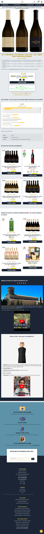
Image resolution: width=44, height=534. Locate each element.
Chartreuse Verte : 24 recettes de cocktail (22, 510)
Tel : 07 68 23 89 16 (22, 479)
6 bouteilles (18, 76)
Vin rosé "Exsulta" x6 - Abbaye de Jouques (22, 520)
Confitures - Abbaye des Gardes (22, 525)
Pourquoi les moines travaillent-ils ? (22, 513)
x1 (28, 171)
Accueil (3, 7)
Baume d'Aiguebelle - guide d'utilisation (22, 511)
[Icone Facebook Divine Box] (21, 483)
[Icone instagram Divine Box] (24, 483)
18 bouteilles (30, 76)
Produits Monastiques (9, 7)
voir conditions (23, 5)
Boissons (14, 7)
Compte (41, 2)
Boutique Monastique (22, 501)
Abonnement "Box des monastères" (22, 499)
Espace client (22, 480)
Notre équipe (22, 489)
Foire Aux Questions (22, 470)
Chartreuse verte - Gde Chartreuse (22, 524)
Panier (38, 2)
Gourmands (34, 262)
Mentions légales (22, 490)
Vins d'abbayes (19, 7)
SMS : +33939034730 (22, 477)
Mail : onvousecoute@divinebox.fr (22, 474)
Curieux (29, 262)
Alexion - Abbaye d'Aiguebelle (22, 527)
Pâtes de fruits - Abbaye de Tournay (22, 522)
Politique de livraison (22, 472)
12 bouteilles (24, 76)
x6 (31, 171)
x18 (37, 171)
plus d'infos (10, 5)
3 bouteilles (13, 76)
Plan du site (18, 528)
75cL (13, 237)
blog (25, 506)
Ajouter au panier (22, 82)
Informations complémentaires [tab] (6, 131)
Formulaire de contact (22, 475)
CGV (22, 492)
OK (32, 458)
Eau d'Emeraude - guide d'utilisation (22, 508)
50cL (10, 237)
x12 (34, 171)
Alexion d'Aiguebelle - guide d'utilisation (22, 515)
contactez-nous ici (35, 445)
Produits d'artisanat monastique (22, 503)
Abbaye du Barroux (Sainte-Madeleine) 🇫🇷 (17, 309)
